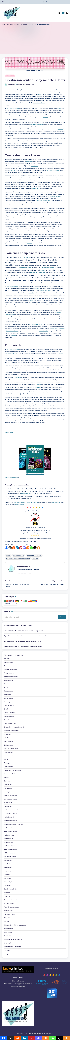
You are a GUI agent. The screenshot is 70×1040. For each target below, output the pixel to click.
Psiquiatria (7, 918)
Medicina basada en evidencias (13, 824)
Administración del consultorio (13, 655)
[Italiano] (19, 601)
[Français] (14, 601)
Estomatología (8, 752)
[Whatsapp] (31, 547)
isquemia (36, 288)
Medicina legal (8, 842)
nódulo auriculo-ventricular (34, 555)
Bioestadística (8, 680)
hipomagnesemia (25, 268)
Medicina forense (9, 835)
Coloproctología (9, 716)
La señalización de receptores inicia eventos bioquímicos (23, 631)
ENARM (6, 738)
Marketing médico (9, 817)
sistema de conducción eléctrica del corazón (18, 558)
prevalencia (34, 166)
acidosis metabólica (49, 268)
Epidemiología (8, 745)
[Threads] (35, 547)
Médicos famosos (9, 853)
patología (29, 161)
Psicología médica (9, 914)
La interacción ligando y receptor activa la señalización (23, 646)
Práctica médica (9, 903)
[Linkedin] (17, 547)
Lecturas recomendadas (11, 810)
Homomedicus (19, 504)
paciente (60, 129)
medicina (39, 94)
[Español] (31, 601)
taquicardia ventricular (54, 196)
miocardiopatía (43, 331)
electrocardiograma (12, 286)
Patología (7, 892)
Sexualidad (7, 936)
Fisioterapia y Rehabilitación (12, 770)
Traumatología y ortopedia (12, 946)
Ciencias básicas (9, 705)
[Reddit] (13, 547)
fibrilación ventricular (39, 103)
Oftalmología (8, 882)
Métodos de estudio (10, 856)
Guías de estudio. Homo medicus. (35, 474)
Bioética (6, 684)
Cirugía (6, 709)
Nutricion (7, 874)
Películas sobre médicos (11, 900)
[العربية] (5, 601)
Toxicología (7, 943)
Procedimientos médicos (11, 907)
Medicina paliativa (9, 846)
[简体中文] (7, 601)
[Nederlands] (10, 601)
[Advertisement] (35, 39)
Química (6, 921)
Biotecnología (8, 698)
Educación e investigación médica (14, 727)
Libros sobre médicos (10, 813)
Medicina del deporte (10, 831)
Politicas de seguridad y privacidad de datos (18, 984)
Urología (6, 954)
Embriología (7, 734)
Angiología (7, 666)
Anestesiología (8, 662)
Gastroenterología (9, 774)
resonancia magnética (36, 324)
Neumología (7, 867)
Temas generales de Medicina (13, 939)
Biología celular (8, 691)
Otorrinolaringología (10, 889)
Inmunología (7, 806)
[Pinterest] (20, 547)
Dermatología (8, 720)
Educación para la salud (11, 730)
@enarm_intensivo (32, 502)
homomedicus (56, 502)
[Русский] (29, 601)
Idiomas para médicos (11, 799)
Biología (6, 687)
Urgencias (7, 950)
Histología (7, 792)
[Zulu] (36, 601)
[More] (38, 547)
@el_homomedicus (19, 502)
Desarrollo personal (10, 723)
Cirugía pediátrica (9, 713)
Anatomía (7, 658)
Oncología (7, 885)
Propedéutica (8, 910)
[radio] (31, 535)
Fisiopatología (8, 766)
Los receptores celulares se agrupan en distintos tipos (22, 641)
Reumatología (8, 928)
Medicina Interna (9, 838)
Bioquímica (7, 694)
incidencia (18, 377)
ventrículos (35, 558)
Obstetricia (7, 878)
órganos (45, 117)
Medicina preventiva (10, 849)
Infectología (8, 802)
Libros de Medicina (18, 981)
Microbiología (8, 860)
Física (6, 759)
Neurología (7, 871)
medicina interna (26, 493)
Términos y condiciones (18, 986)
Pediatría (7, 896)
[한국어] (24, 601)
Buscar (7, 611)
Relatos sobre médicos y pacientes (15, 925)
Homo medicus (9, 432)
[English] (12, 601)
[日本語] (22, 601)
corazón (59, 108)
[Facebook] (6, 547)
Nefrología (7, 864)
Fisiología (7, 763)
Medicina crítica (9, 828)
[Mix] (27, 547)
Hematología (8, 788)
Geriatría (7, 781)
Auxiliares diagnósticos (11, 676)
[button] (24, 573)
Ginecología (7, 784)
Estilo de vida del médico (11, 748)
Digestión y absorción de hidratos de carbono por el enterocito (25, 636)
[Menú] (67, 12)
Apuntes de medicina (10, 669)
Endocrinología (8, 741)
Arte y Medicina (9, 673)
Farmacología (8, 756)
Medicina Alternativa (10, 820)
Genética (7, 777)
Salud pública (8, 932)
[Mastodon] (24, 547)
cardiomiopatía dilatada (43, 200)
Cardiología (10, 75)
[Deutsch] (17, 601)
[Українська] (33, 601)
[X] (10, 547)
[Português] (26, 601)
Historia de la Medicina (11, 795)
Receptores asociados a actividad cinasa (18, 626)
